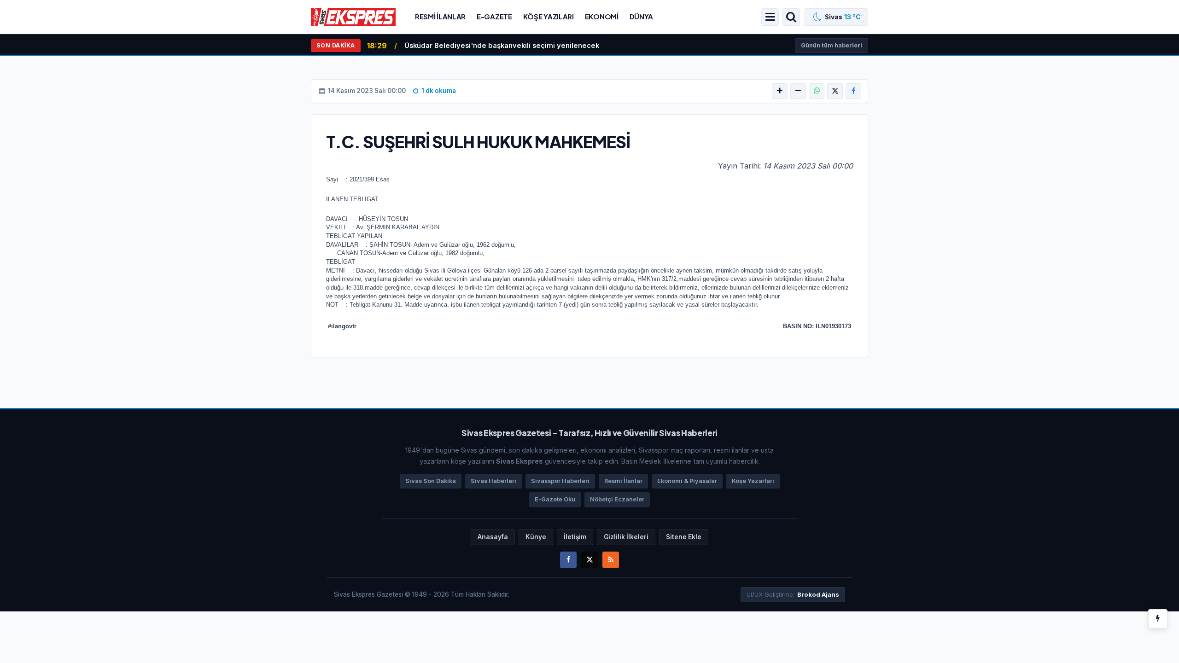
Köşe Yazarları (753, 480)
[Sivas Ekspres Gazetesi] (353, 16)
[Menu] (770, 17)
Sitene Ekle (683, 537)
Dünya (642, 16)
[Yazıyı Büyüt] (780, 91)
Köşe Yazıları (548, 16)
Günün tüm (831, 45)
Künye (535, 537)
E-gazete (494, 16)
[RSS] (610, 560)
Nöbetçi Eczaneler (617, 499)
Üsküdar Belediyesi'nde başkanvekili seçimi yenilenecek (501, 45)
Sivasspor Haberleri (560, 480)
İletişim (575, 537)
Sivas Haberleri (493, 480)
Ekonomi (602, 16)
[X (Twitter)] (835, 91)
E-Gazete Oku (555, 499)
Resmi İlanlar (440, 16)
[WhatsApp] (816, 91)
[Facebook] (853, 91)
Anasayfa (493, 537)
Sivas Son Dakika (430, 480)
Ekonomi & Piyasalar (687, 480)
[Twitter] (589, 560)
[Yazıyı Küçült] (798, 91)
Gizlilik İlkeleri (626, 537)
